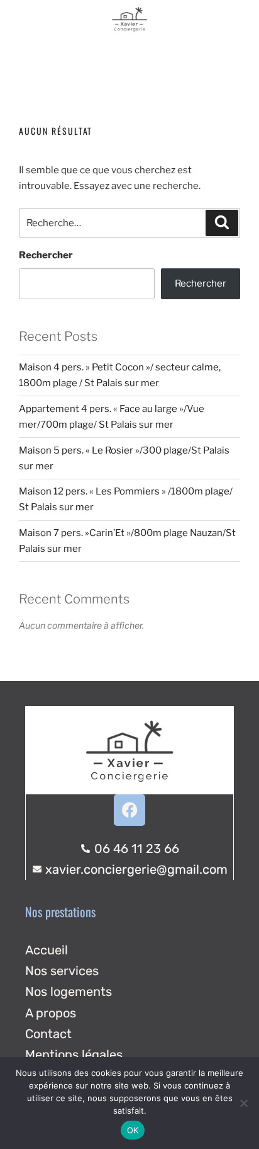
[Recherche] (222, 223)
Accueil (46, 950)
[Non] (243, 1103)
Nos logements (68, 991)
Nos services (62, 970)
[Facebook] (129, 810)
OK (133, 1130)
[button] (129, 54)
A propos (50, 1012)
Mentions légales (74, 1054)
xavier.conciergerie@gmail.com (136, 869)
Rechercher (46, 255)
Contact (48, 1033)
